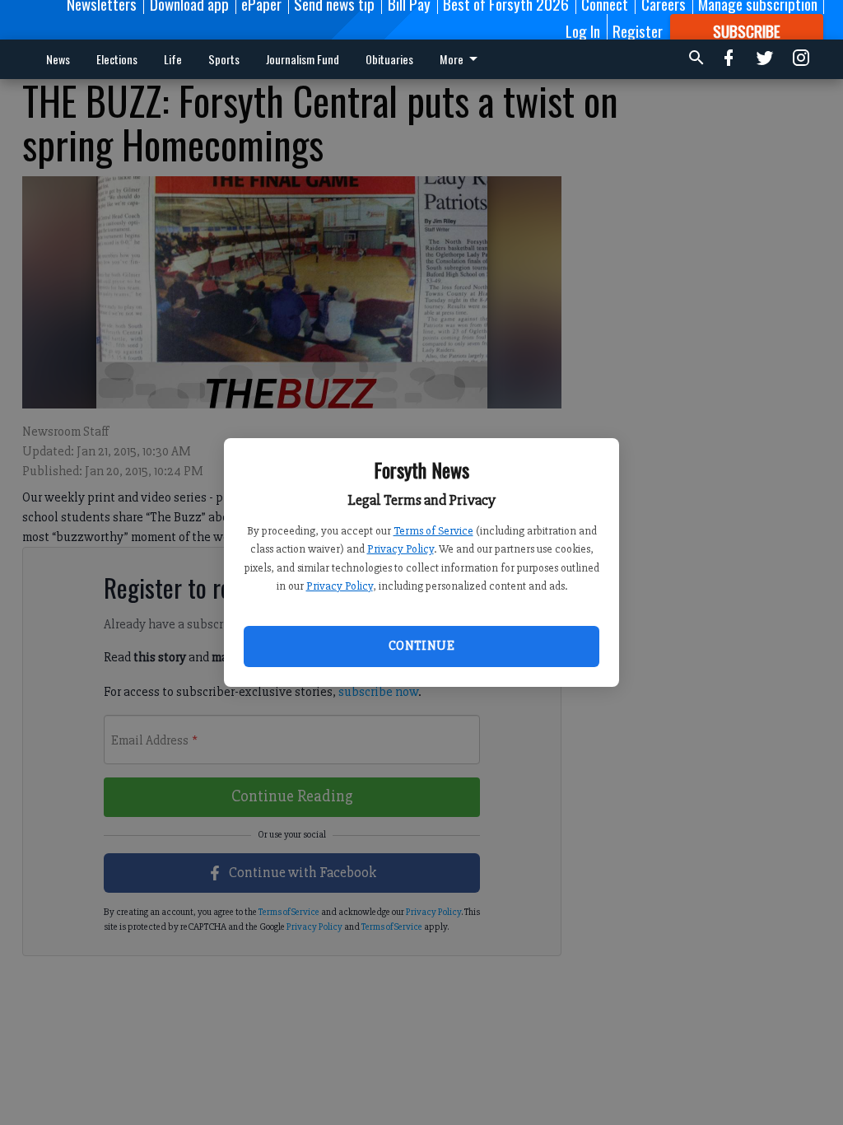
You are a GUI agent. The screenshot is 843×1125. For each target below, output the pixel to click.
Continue (421, 645)
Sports (224, 59)
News (58, 59)
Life (173, 59)
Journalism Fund (302, 59)
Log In (583, 30)
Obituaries (389, 59)
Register (637, 30)
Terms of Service (433, 531)
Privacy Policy (400, 549)
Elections (116, 59)
